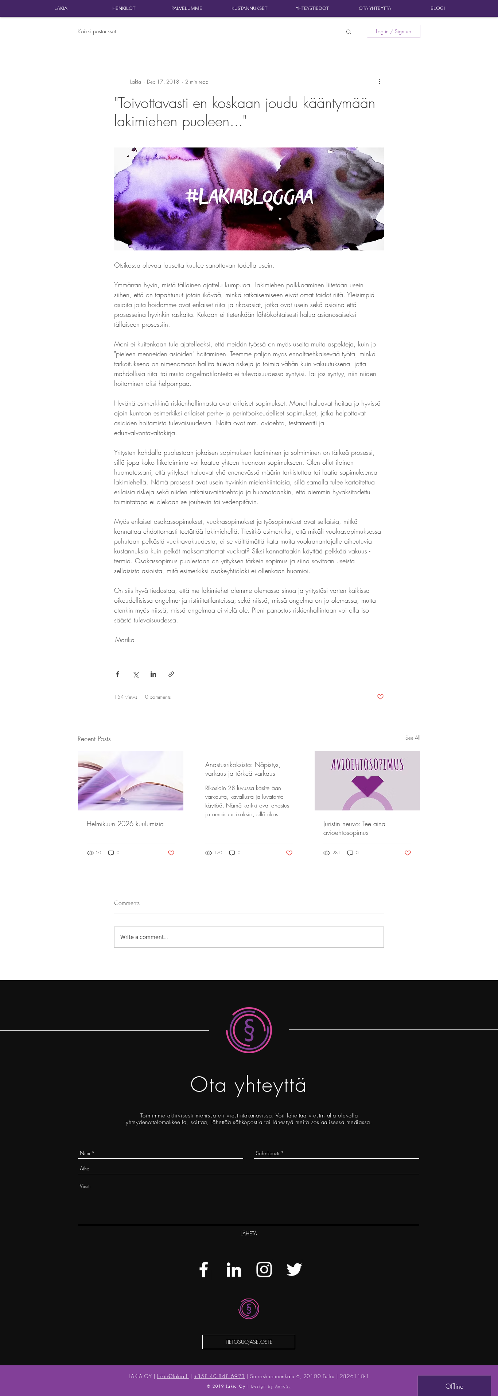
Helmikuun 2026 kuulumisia (125, 823)
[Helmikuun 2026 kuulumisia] (130, 780)
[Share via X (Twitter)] (135, 674)
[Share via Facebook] (117, 674)
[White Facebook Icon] (203, 1269)
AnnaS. (283, 1386)
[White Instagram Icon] (264, 1269)
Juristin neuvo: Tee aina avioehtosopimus (354, 828)
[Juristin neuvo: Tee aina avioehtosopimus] (367, 780)
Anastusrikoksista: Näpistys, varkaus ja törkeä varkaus (243, 769)
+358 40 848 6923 (219, 1376)
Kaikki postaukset (97, 31)
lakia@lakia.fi (173, 1376)
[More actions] (379, 81)
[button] (348, 31)
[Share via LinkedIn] (153, 674)
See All (412, 737)
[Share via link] (171, 674)
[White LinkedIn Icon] (233, 1269)
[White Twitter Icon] (294, 1269)
